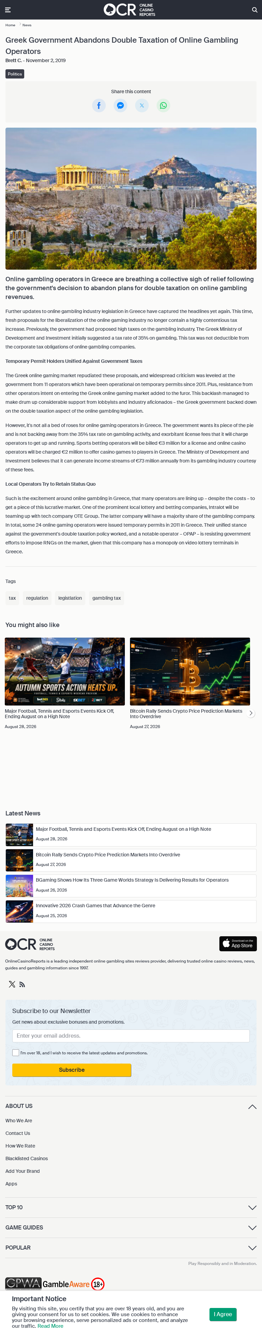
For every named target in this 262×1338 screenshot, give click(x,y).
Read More (50, 1326)
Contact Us (17, 1133)
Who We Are (18, 1121)
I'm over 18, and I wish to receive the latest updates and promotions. (84, 1053)
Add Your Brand (22, 1171)
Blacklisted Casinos (26, 1158)
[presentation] (250, 713)
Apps (11, 1184)
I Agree (223, 1314)
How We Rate (20, 1146)
